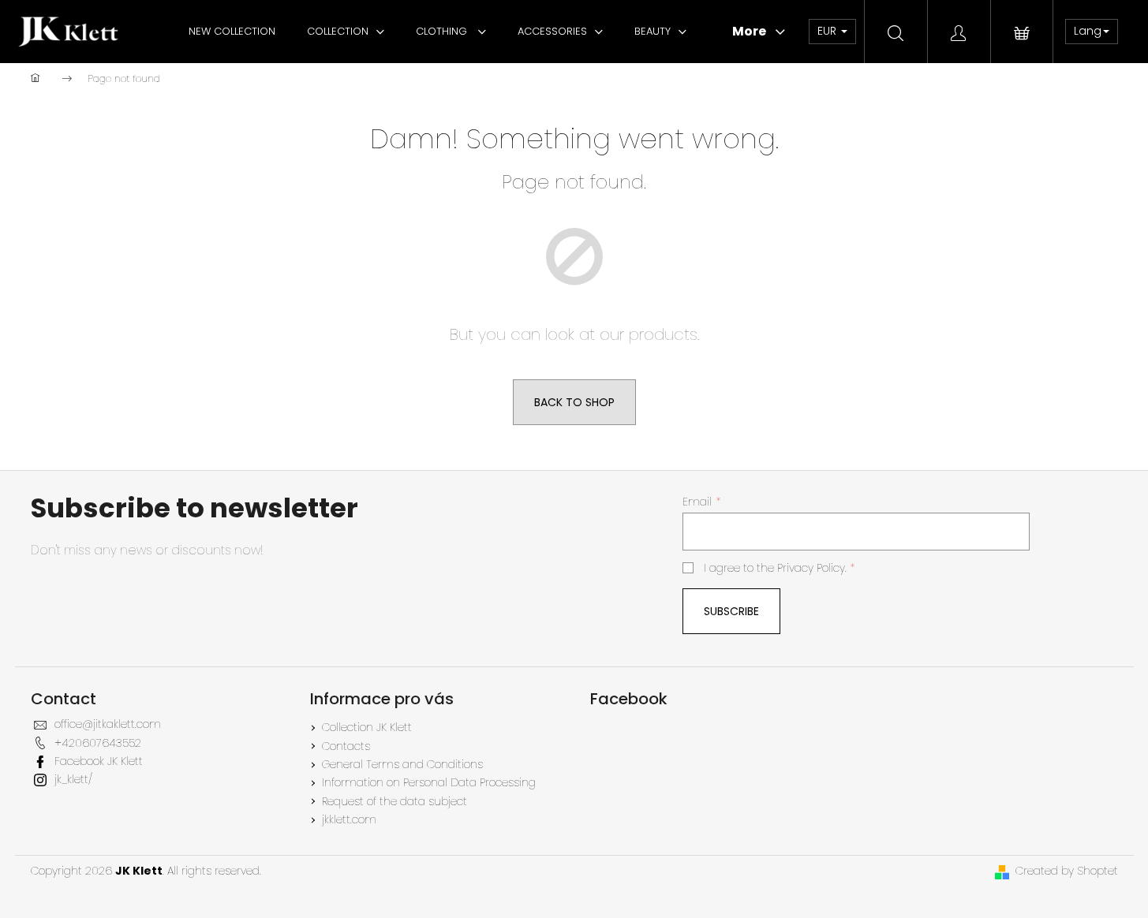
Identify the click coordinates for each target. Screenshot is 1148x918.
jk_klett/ (73, 779)
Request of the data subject (394, 801)
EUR (828, 31)
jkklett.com (349, 819)
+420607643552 (97, 743)
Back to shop (574, 402)
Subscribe (731, 611)
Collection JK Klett (367, 727)
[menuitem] (232, 31)
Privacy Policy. (812, 568)
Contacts (346, 746)
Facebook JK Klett (98, 761)
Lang (1087, 31)
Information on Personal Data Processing (429, 782)
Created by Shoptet (1066, 871)
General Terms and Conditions (402, 764)
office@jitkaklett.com (107, 724)
